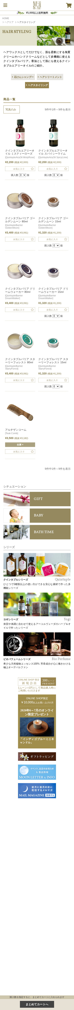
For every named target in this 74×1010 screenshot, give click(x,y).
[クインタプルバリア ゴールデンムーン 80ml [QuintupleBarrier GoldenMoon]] (20, 201)
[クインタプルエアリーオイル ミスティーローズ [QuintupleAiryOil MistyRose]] (20, 133)
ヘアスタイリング (38, 85)
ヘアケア (9, 22)
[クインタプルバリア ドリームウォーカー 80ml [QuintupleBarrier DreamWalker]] (20, 271)
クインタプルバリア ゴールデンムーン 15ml (53, 223)
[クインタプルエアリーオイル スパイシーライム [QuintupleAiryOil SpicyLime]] (53, 133)
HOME (5, 18)
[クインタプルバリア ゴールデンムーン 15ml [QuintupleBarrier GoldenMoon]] (53, 201)
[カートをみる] (68, 5)
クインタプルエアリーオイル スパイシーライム (53, 154)
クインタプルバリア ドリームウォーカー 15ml (53, 293)
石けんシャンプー (24, 77)
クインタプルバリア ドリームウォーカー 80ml (20, 293)
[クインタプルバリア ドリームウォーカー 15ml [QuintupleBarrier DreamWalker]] (53, 271)
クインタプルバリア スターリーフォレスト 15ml (53, 364)
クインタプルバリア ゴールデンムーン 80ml (20, 223)
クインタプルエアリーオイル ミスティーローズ (20, 154)
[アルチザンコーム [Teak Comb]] (20, 412)
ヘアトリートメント (51, 77)
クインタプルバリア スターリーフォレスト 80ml (20, 364)
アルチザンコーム (15, 431)
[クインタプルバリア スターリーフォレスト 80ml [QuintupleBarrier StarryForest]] (20, 342)
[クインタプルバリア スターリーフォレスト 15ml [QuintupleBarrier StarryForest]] (53, 342)
